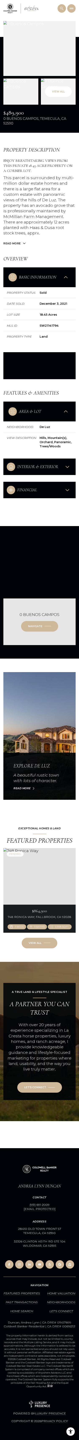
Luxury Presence (50, 1413)
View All (58, 91)
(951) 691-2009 (40, 1205)
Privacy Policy (54, 1421)
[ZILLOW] (70, 1264)
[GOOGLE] (60, 1264)
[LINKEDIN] (29, 1264)
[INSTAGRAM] (19, 1264)
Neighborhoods (61, 1302)
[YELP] (50, 1264)
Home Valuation (61, 1293)
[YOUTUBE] (39, 1264)
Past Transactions (22, 1302)
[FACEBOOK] (9, 1264)
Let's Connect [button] (61, 1311)
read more (22, 788)
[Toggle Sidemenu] (71, 8)
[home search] (62, 8)
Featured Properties (22, 1293)
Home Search (21, 1311)
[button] (39, 1087)
